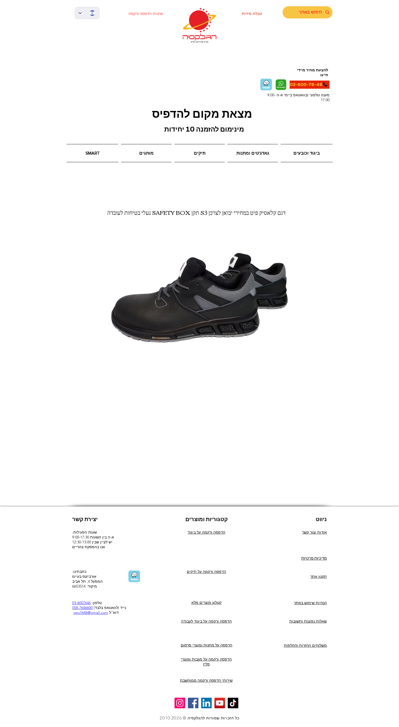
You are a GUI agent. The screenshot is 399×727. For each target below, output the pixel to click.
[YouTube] (219, 703)
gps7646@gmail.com (90, 612)
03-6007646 (81, 602)
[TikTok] (233, 703)
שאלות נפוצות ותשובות (308, 621)
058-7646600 (82, 607)
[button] (93, 153)
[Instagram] (180, 703)
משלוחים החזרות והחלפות (305, 645)
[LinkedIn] (206, 703)
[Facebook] (193, 703)
